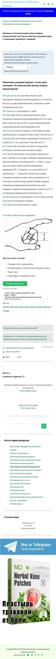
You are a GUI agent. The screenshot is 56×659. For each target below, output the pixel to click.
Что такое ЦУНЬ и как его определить (19, 215)
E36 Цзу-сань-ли (10, 95)
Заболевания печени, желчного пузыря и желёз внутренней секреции (25, 472)
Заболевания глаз (17, 487)
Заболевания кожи (17, 490)
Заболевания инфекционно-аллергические (26, 497)
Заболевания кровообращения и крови (25, 460)
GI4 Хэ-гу (6, 131)
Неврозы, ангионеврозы (19, 453)
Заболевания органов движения (22, 457)
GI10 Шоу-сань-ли (10, 138)
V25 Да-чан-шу (9, 197)
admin (8, 352)
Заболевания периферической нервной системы (25, 448)
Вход (34, 391)
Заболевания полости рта (20, 480)
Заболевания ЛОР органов (20, 484)
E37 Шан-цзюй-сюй (11, 115)
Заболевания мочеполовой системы (24, 477)
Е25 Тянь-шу (8, 111)
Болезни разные (16, 504)
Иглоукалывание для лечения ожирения (19, 328)
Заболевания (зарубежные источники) (25, 21)
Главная (6, 21)
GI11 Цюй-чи (8, 146)
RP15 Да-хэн (8, 205)
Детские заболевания (18, 500)
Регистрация (25, 391)
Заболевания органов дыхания (22, 463)
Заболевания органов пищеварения (17, 24)
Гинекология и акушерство (20, 494)
